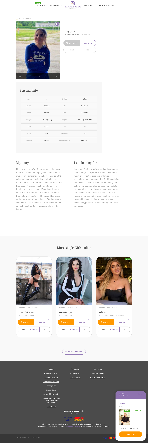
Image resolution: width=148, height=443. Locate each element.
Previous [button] (20, 77)
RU (71, 413)
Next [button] (56, 77)
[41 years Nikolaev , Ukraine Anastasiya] (74, 281)
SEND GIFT (35, 329)
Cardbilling (69, 426)
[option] (38, 50)
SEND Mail (88, 43)
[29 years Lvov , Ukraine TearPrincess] (34, 281)
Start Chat (130, 434)
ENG (76, 413)
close (139, 394)
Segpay (77, 426)
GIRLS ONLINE (41, 6)
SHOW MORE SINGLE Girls (74, 351)
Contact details (106, 6)
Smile (72, 50)
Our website (56, 6)
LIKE (87, 50)
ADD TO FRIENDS (25, 18)
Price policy (90, 6)
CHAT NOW (73, 43)
